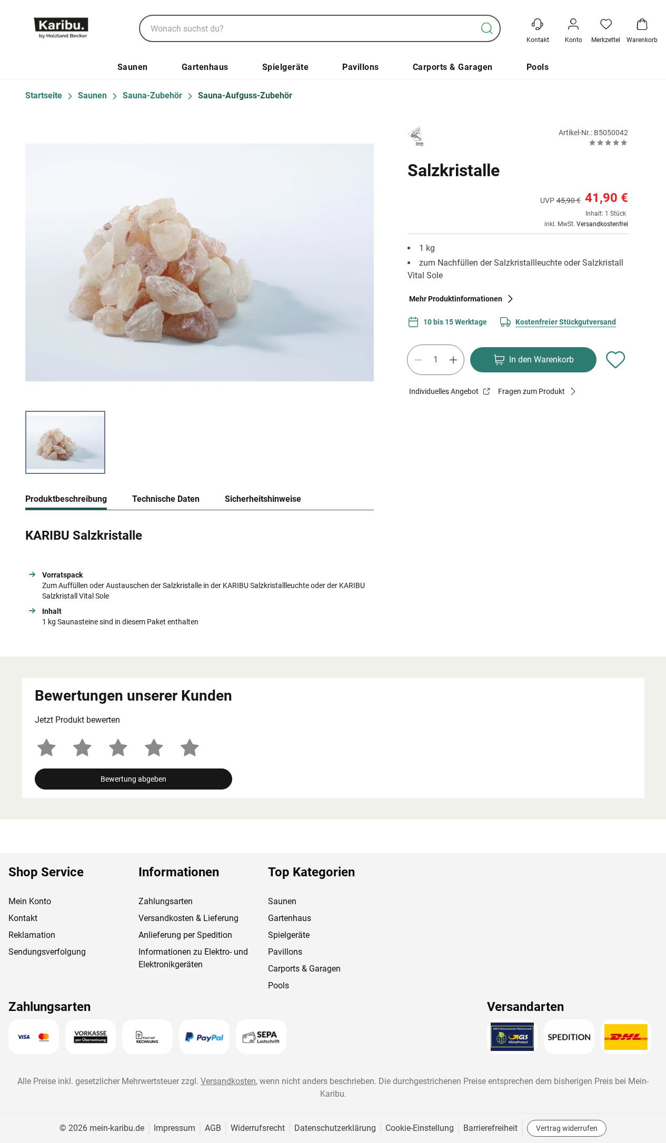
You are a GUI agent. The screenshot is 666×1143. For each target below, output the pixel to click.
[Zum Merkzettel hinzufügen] (615, 359)
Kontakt (22, 918)
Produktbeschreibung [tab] (66, 499)
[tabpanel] (199, 575)
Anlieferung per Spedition (185, 935)
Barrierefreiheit (490, 1128)
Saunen (132, 67)
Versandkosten (228, 1081)
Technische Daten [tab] (166, 499)
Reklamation (31, 935)
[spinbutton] (436, 360)
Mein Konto (29, 901)
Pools (537, 67)
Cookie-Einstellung (419, 1128)
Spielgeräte (285, 67)
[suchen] (487, 28)
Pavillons (360, 67)
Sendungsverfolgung (47, 952)
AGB (213, 1128)
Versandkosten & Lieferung (188, 918)
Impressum (174, 1128)
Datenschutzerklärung (335, 1128)
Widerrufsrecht (258, 1128)
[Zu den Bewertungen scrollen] (608, 142)
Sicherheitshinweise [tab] (263, 499)
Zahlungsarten (165, 901)
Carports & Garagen (453, 67)
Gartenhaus (205, 67)
